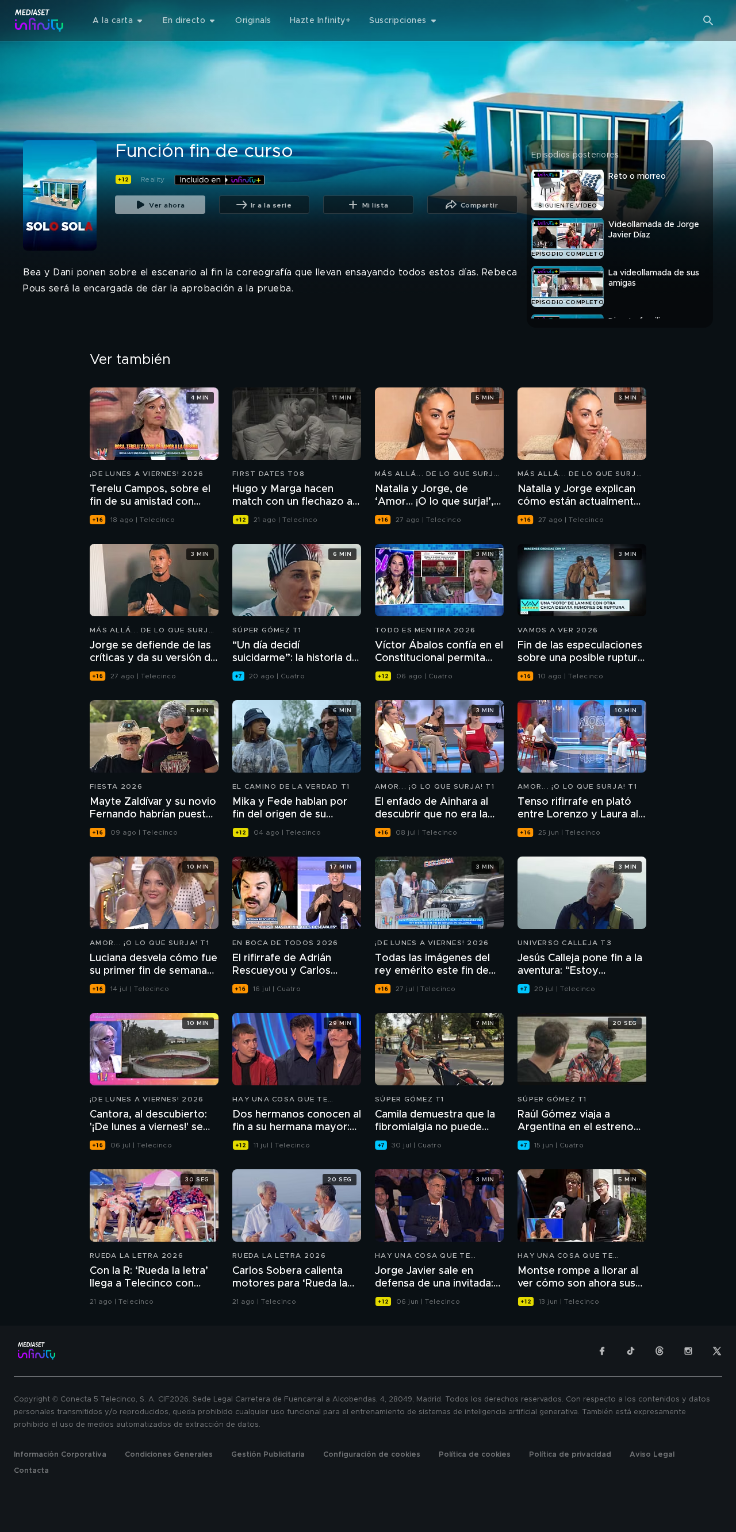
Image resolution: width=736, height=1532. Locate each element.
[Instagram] (688, 1351)
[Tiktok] (631, 1351)
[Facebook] (602, 1351)
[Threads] (659, 1351)
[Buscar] (708, 21)
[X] (717, 1351)
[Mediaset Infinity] (39, 20)
